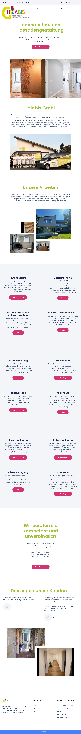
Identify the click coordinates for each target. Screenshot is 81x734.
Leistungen (49, 9)
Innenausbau (18, 277)
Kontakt (59, 9)
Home (39, 9)
